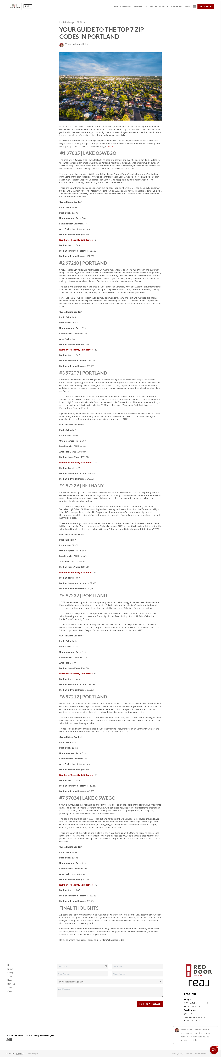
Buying (10, 972)
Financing (11, 980)
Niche (110, 146)
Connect (10, 991)
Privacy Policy (177, 1054)
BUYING (138, 6)
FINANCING (177, 6)
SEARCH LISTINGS (122, 6)
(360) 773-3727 (190, 1014)
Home (10, 965)
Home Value (12, 984)
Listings (10, 969)
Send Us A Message (149, 1004)
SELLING (148, 6)
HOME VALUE (161, 6)
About (9, 987)
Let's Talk (205, 6)
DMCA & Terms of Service (196, 1054)
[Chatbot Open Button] (214, 1050)
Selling (10, 976)
